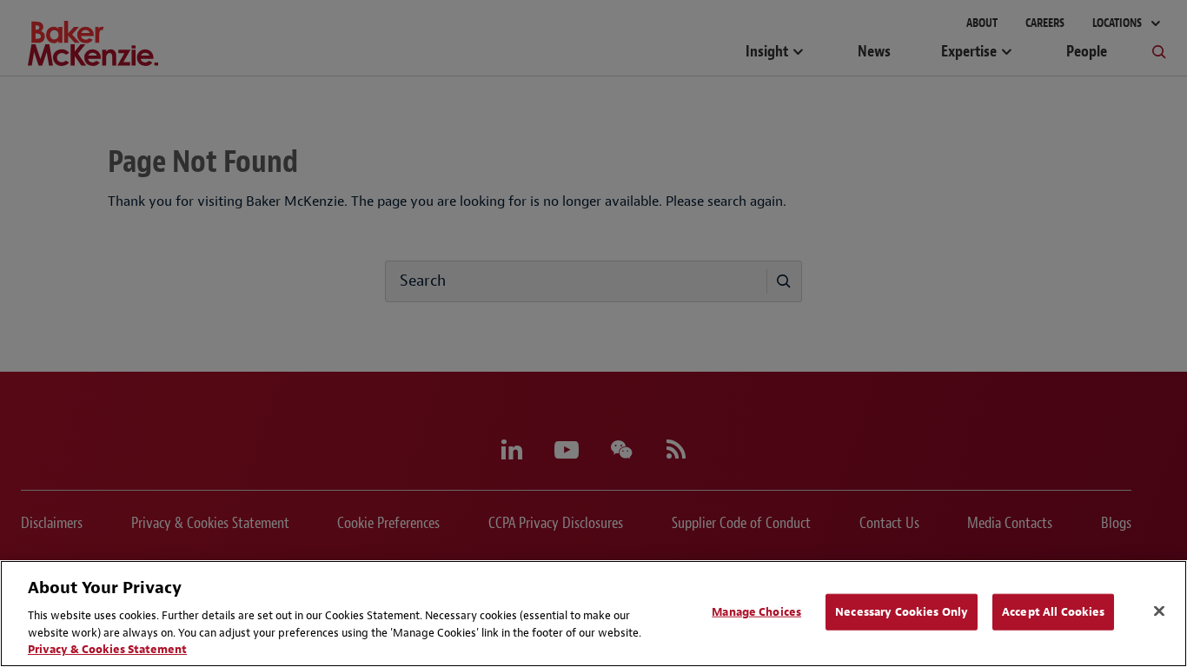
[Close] (1159, 611)
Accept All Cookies (1053, 611)
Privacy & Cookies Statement (107, 649)
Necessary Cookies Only (901, 611)
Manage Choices (756, 611)
